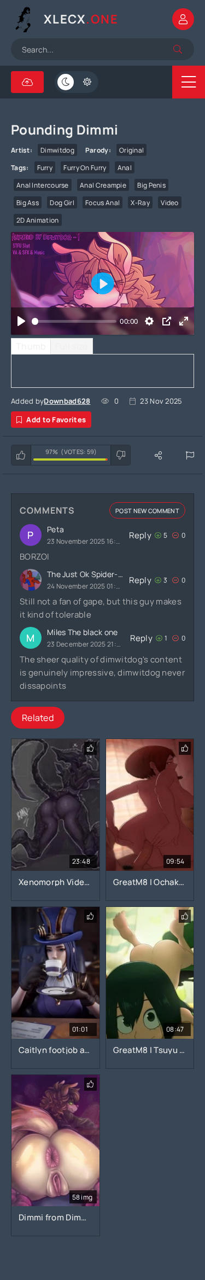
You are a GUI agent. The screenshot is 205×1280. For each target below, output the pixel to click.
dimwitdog (57, 150)
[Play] (21, 321)
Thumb (31, 346)
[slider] (74, 321)
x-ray (140, 202)
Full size (71, 346)
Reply (140, 535)
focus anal (102, 202)
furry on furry (84, 167)
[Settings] (149, 321)
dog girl (62, 202)
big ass (27, 202)
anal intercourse (42, 185)
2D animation (37, 220)
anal (125, 167)
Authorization (183, 19)
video (170, 202)
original (131, 150)
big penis (151, 185)
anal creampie (103, 185)
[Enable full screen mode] (184, 321)
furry (45, 167)
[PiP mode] (166, 321)
